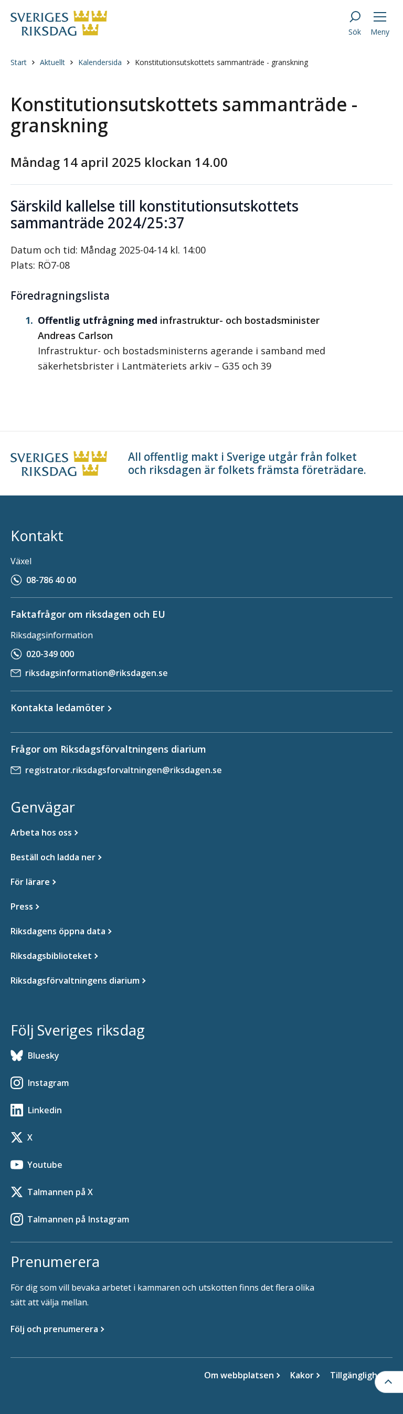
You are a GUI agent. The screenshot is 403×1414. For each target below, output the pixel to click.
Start (18, 62)
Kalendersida (100, 62)
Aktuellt (52, 62)
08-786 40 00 (51, 580)
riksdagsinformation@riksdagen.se (96, 673)
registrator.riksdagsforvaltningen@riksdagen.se (123, 770)
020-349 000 (50, 654)
